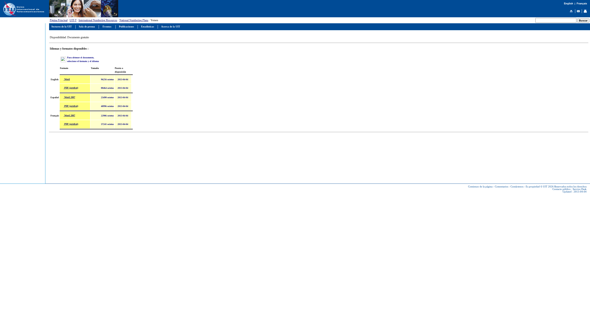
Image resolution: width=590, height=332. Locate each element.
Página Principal (59, 20)
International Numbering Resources (98, 20)
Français (582, 3)
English (568, 3)
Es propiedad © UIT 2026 (540, 186)
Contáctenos (516, 186)
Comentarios (501, 186)
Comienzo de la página (480, 186)
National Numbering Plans (133, 20)
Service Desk (580, 189)
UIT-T (73, 20)
